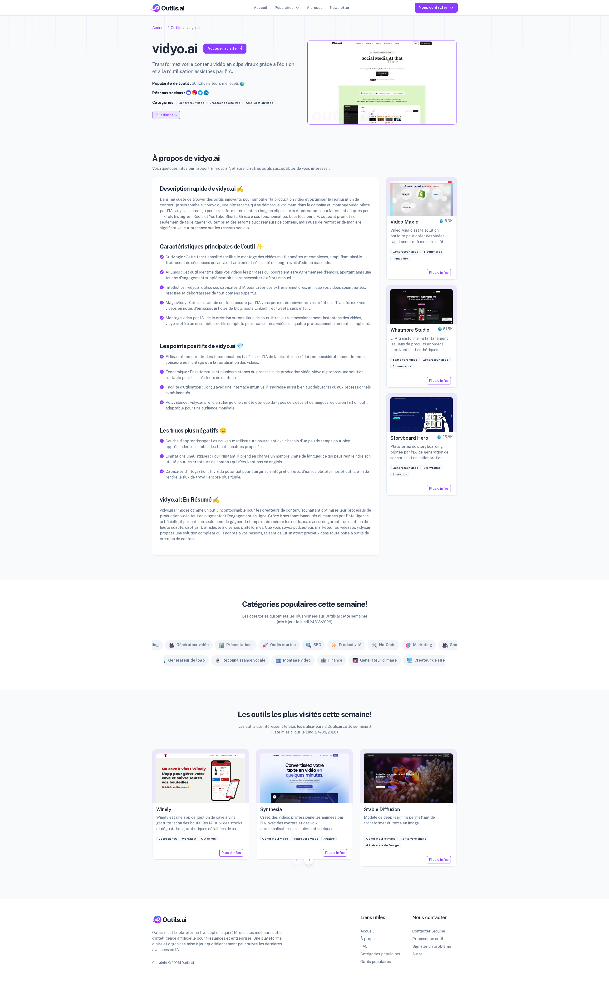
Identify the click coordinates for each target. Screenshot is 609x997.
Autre (417, 954)
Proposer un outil (427, 939)
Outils (176, 27)
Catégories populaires (380, 954)
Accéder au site (222, 48)
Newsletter (339, 7)
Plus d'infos (439, 272)
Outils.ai (188, 963)
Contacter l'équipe (428, 931)
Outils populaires (375, 961)
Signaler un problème (431, 946)
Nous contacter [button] (433, 7)
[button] (308, 860)
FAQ (364, 946)
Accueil (260, 7)
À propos (314, 7)
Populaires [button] (284, 7)
